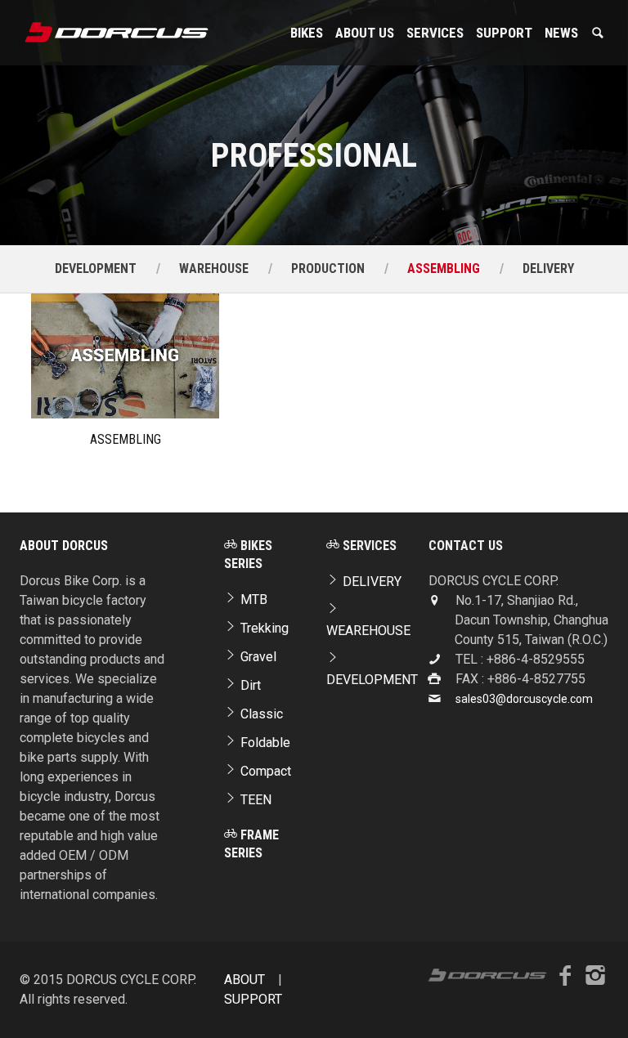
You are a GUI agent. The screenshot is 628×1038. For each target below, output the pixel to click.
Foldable (263, 742)
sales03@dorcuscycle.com (524, 698)
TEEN (254, 800)
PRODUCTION (328, 268)
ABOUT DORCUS (64, 545)
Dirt (249, 685)
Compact (264, 771)
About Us (364, 33)
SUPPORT (504, 33)
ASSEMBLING (443, 268)
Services (435, 33)
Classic (260, 714)
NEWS (561, 33)
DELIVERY (548, 268)
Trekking (263, 628)
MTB (252, 599)
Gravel (256, 656)
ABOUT (244, 979)
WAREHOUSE (214, 268)
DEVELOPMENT (96, 268)
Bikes (306, 33)
